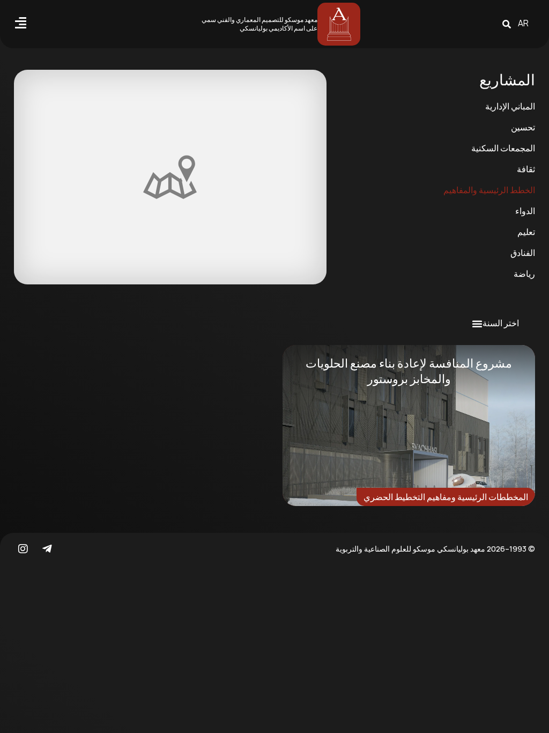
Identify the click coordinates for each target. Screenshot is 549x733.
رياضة (524, 274)
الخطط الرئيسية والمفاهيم (489, 190)
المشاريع (507, 79)
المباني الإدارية (510, 106)
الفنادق (522, 253)
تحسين (523, 127)
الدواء (525, 211)
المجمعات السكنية (503, 148)
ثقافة (526, 169)
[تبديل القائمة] (477, 323)
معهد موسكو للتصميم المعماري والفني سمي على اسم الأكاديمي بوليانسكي (259, 24)
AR (523, 23)
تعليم (526, 232)
